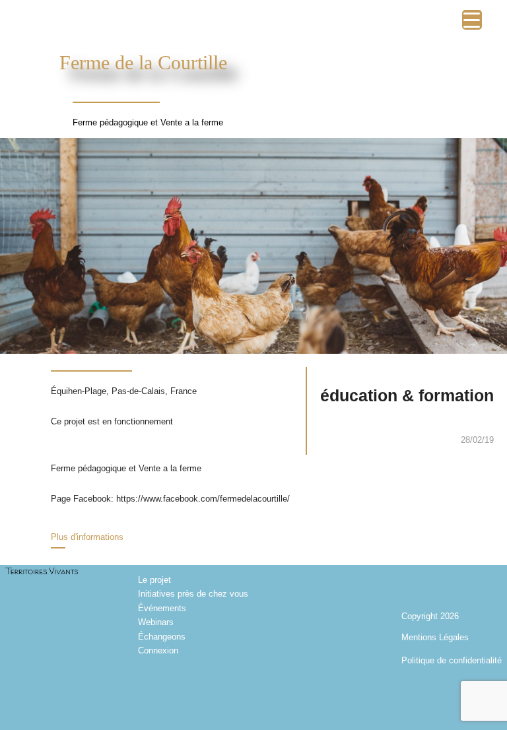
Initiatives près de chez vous (193, 594)
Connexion (158, 650)
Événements (162, 608)
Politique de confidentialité (451, 660)
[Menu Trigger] (472, 20)
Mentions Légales (435, 637)
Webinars (156, 622)
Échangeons (162, 637)
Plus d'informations (87, 537)
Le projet (154, 580)
